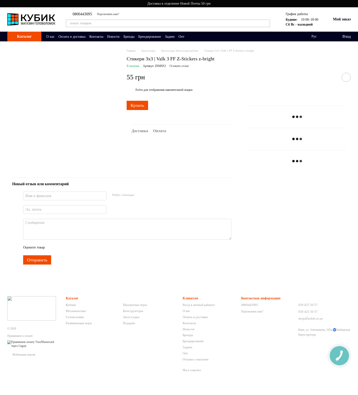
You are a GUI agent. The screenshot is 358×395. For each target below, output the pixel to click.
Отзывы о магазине (196, 359)
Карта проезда (307, 334)
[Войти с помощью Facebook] (140, 195)
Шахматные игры (135, 305)
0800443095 (82, 14)
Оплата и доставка (71, 36)
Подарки (129, 323)
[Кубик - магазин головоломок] (31, 308)
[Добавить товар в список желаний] (346, 77)
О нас (50, 36)
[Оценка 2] (61, 247)
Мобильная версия (23, 354)
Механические (76, 311)
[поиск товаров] (266, 23)
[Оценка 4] (76, 247)
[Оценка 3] (68, 247)
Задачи (170, 36)
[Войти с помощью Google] (148, 195)
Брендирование (149, 36)
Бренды (128, 36)
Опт (181, 36)
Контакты (96, 36)
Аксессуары (131, 317)
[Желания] (328, 36)
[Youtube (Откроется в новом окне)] (126, 14)
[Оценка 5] (84, 247)
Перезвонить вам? (108, 14)
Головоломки (75, 317)
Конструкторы (133, 311)
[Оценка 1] (53, 247)
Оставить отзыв (179, 66)
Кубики (71, 305)
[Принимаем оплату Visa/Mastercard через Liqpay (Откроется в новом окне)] (32, 344)
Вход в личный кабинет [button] (199, 305)
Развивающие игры (79, 323)
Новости (113, 36)
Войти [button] (139, 90)
